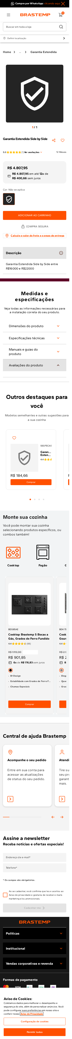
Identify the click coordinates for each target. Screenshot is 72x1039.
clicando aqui (52, 3)
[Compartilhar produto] (54, 140)
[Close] (63, 3)
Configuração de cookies (35, 1021)
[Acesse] (62, 799)
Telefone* (11, 868)
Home (7, 52)
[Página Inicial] (34, 922)
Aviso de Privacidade (31, 1013)
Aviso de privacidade (20, 895)
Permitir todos (35, 1032)
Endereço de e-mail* (18, 857)
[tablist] (36, 497)
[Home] (35, 15)
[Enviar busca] (61, 27)
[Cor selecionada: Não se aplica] (9, 199)
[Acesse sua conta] (10, 799)
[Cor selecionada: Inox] (61, 670)
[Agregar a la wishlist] (62, 140)
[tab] (30, 499)
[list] (8, 14)
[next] (61, 817)
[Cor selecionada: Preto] (10, 670)
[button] (37, 895)
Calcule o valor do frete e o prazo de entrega (37, 235)
